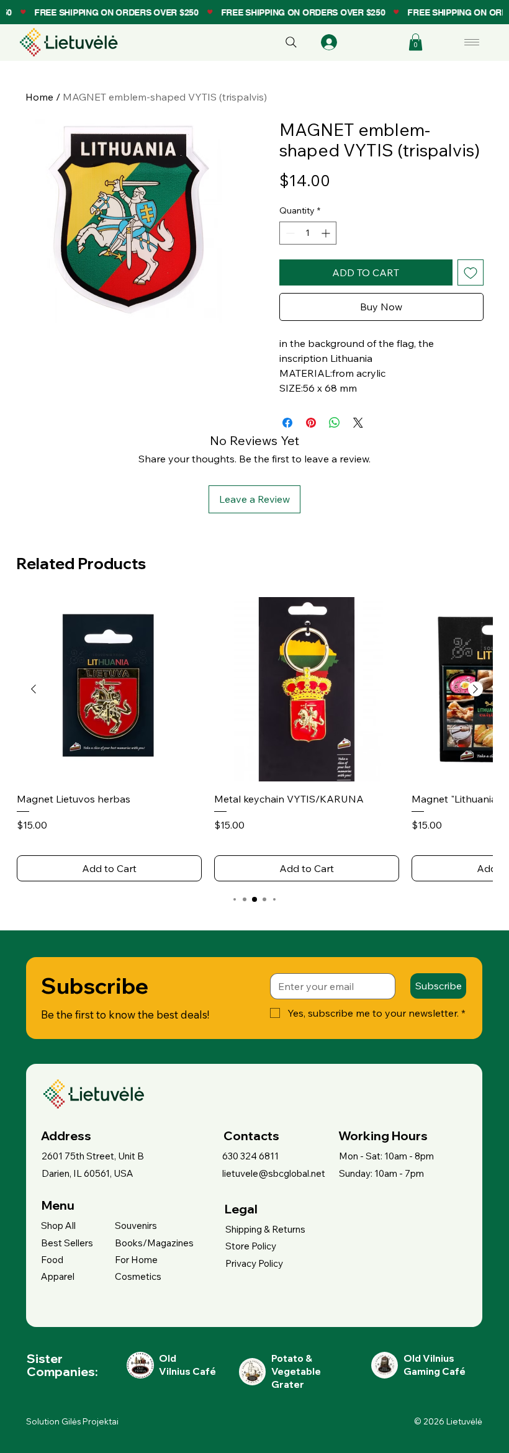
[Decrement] (289, 233)
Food (52, 1260)
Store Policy (250, 1246)
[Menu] (473, 42)
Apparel (57, 1276)
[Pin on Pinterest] (311, 422)
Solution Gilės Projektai (72, 1421)
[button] (415, 42)
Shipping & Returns (265, 1229)
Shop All (58, 1225)
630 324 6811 (250, 1156)
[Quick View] (109, 689)
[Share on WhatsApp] (334, 422)
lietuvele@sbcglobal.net (273, 1173)
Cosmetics (138, 1276)
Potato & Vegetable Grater (296, 1371)
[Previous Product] (33, 689)
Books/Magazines (154, 1243)
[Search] (291, 42)
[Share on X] (358, 422)
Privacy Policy (254, 1263)
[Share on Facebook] (287, 422)
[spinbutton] (308, 233)
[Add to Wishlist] (470, 272)
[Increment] (327, 233)
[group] (254, 739)
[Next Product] (475, 689)
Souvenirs (136, 1225)
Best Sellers (67, 1243)
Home (39, 97)
